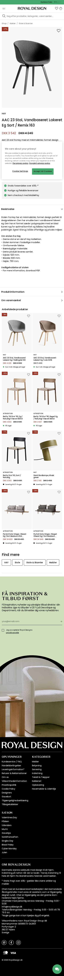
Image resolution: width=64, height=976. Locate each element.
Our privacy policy (20, 163)
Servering (37, 769)
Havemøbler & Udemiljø (44, 789)
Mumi (4, 829)
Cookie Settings (20, 171)
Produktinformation (12, 292)
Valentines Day (9, 817)
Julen (4, 852)
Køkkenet (36, 781)
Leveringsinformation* (13, 769)
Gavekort (6, 797)
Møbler (35, 762)
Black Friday (8, 845)
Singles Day (7, 841)
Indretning (37, 773)
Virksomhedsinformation (14, 781)
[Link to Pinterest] (4, 942)
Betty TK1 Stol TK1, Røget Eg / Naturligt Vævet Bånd (45, 417)
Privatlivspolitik (9, 785)
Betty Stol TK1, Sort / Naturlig (12, 476)
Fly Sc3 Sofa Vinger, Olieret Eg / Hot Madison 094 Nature (14, 535)
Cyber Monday (9, 849)
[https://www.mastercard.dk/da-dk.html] (5, 953)
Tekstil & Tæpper (40, 777)
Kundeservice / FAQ (12, 762)
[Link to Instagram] (18, 942)
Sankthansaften (10, 837)
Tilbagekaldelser (10, 804)
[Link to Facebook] (11, 942)
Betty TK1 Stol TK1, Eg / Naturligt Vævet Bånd (13, 417)
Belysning (37, 765)
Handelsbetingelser (11, 765)
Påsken (5, 821)
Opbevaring (38, 785)
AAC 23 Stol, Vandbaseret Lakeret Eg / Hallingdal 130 (14, 359)
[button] (56, 8)
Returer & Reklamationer (14, 773)
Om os (5, 777)
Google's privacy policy (39, 163)
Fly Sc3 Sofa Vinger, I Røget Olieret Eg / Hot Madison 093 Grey (45, 535)
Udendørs (6, 825)
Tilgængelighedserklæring (15, 800)
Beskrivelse (7, 209)
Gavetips (6, 833)
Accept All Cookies (43, 171)
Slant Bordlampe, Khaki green (43, 476)
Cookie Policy (8, 789)
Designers (7, 793)
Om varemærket (11, 300)
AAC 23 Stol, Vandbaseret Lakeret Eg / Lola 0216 (44, 359)
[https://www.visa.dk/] (13, 952)
